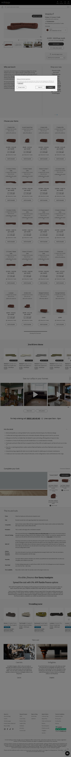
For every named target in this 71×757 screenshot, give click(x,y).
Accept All (50, 87)
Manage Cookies (21, 87)
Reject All (40, 87)
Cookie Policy (20, 83)
